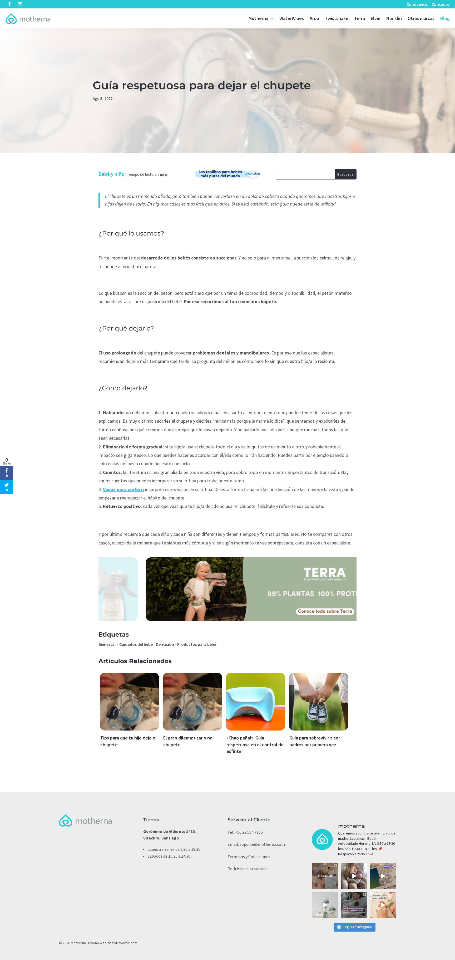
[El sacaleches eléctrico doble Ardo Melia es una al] (383, 876)
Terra (359, 18)
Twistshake (336, 18)
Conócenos (417, 4)
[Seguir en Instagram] (20, 4)
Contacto (441, 4)
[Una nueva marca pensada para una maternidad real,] (383, 905)
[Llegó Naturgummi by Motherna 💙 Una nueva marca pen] (325, 905)
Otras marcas (421, 18)
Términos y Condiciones (249, 856)
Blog (445, 18)
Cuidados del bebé (136, 644)
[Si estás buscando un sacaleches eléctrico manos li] (354, 876)
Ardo (314, 18)
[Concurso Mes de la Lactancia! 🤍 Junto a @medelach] (325, 876)
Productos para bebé (196, 644)
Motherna (258, 18)
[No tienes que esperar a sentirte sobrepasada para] (354, 905)
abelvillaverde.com (122, 943)
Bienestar (107, 644)
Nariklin (394, 18)
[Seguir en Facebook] (9, 4)
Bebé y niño (111, 174)
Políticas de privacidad (248, 868)
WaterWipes (291, 18)
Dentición (165, 644)
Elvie (375, 18)
